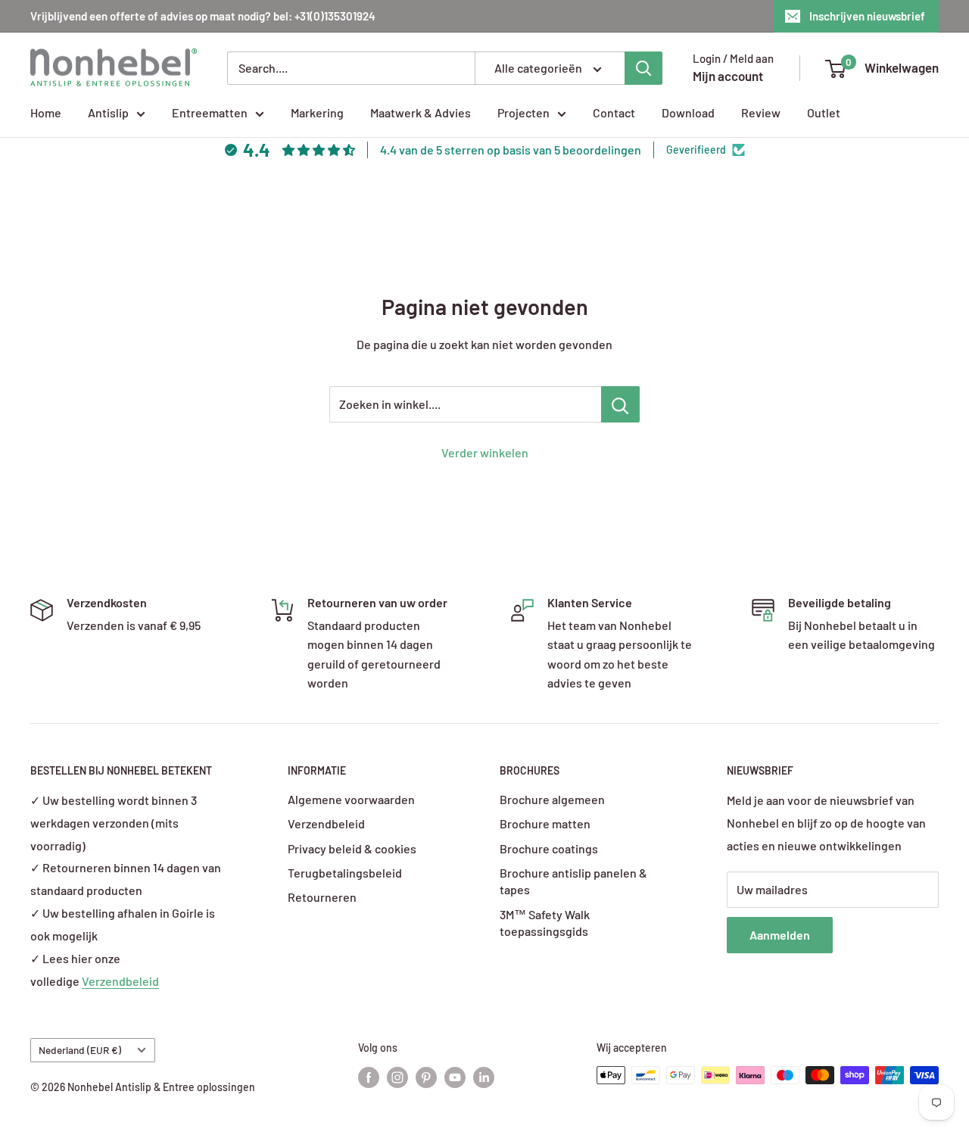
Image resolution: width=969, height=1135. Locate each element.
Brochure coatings (549, 848)
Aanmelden (779, 935)
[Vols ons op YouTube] (455, 1076)
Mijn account (728, 75)
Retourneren (322, 897)
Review (760, 112)
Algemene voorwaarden (351, 799)
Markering (317, 112)
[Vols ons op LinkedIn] (483, 1076)
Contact (614, 112)
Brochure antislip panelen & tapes (573, 880)
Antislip (108, 112)
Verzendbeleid (120, 981)
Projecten (523, 112)
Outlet (823, 112)
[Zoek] (643, 68)
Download (688, 112)
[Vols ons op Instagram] (397, 1076)
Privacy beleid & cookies (352, 848)
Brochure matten (545, 823)
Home (45, 112)
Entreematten (210, 112)
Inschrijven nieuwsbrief (867, 16)
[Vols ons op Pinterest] (426, 1076)
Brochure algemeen (552, 799)
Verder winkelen (484, 452)
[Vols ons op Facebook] (368, 1076)
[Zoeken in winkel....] (620, 404)
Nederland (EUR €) (80, 1049)
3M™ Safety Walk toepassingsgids (545, 922)
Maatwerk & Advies (420, 112)
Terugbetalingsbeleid (345, 872)
